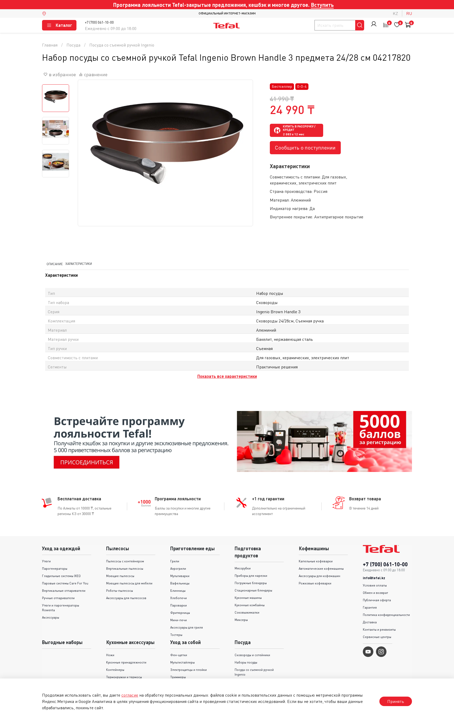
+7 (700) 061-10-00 (99, 22)
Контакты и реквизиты (379, 629)
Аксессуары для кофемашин (319, 576)
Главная (50, 45)
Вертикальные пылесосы (124, 568)
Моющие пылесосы (120, 576)
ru (409, 13)
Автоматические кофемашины (321, 568)
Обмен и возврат (375, 593)
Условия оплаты (375, 585)
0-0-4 (302, 86)
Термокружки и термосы (124, 677)
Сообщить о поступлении (305, 147)
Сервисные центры (377, 637)
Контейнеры (115, 670)
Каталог (64, 25)
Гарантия (370, 607)
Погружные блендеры (251, 583)
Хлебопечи (178, 598)
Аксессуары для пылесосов (126, 598)
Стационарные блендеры (253, 590)
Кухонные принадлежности (126, 662)
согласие (129, 695)
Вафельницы (179, 583)
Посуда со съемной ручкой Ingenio (121, 45)
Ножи (110, 655)
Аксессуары (50, 617)
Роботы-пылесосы (119, 591)
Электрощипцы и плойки (188, 670)
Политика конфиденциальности (386, 615)
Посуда (73, 45)
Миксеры (241, 620)
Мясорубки (243, 568)
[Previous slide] (88, 167)
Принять (395, 701)
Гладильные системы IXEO (61, 576)
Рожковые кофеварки (315, 583)
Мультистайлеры (182, 662)
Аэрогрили (178, 568)
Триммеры (178, 677)
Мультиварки (179, 576)
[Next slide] (242, 167)
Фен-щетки (178, 655)
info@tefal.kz (374, 578)
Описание (55, 264)
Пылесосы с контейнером (125, 561)
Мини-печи (178, 620)
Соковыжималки (247, 612)
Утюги (46, 561)
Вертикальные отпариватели (63, 591)
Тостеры (176, 635)
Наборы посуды (246, 662)
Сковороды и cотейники (252, 655)
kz (395, 13)
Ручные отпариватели (58, 598)
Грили (174, 561)
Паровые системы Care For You (65, 583)
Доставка (370, 622)
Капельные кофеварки (316, 561)
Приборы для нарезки (251, 576)
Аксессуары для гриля (186, 627)
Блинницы (177, 591)
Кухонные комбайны (250, 605)
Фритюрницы (180, 613)
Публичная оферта (377, 600)
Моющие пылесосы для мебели (129, 583)
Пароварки (178, 605)
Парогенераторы (54, 568)
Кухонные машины (248, 598)
